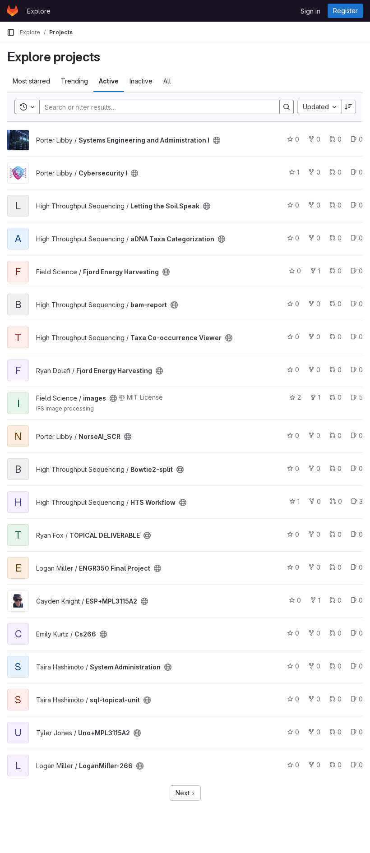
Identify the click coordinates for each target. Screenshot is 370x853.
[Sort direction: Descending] (348, 107)
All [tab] (167, 81)
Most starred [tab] (31, 81)
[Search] (286, 107)
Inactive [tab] (141, 81)
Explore (39, 11)
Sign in (310, 11)
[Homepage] (12, 11)
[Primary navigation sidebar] (11, 32)
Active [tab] (109, 81)
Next (183, 793)
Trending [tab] (74, 81)
